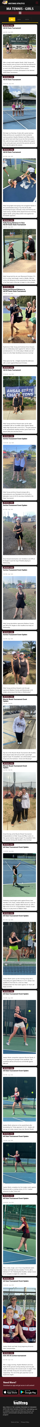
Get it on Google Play (28, 1392)
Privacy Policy (25, 1422)
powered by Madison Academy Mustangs (21, 1403)
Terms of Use (15, 1422)
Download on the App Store (10, 1392)
